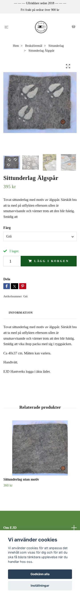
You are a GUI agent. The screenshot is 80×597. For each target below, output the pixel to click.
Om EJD (10, 528)
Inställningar (40, 585)
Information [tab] (21, 312)
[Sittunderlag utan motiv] (40, 447)
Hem (16, 45)
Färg (7, 228)
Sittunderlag (56, 45)
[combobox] (40, 236)
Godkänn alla (40, 574)
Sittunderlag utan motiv (21, 479)
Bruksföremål (33, 45)
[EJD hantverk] (41, 27)
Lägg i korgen (51, 261)
